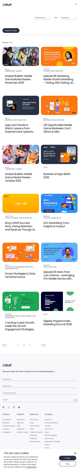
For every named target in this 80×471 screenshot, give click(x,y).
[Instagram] (14, 407)
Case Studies (34, 426)
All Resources (40, 17)
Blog (31, 423)
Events (32, 429)
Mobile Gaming (22, 432)
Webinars (33, 438)
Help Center (34, 420)
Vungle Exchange (8, 426)
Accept (67, 458)
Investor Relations (51, 423)
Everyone (65, 17)
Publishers (20, 429)
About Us (48, 420)
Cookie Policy (31, 467)
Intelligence (6, 432)
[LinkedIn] (3, 407)
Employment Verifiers (52, 442)
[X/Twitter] (9, 407)
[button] (75, 453)
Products (6, 414)
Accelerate (6, 420)
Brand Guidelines (51, 435)
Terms (47, 448)
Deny (67, 464)
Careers (48, 426)
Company (49, 414)
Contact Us (49, 429)
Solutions (20, 414)
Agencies (20, 423)
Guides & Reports (36, 432)
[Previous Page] (4, 345)
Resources (34, 414)
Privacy (47, 445)
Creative (5, 429)
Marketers (20, 420)
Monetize (5, 423)
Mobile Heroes (35, 442)
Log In (47, 432)
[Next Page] (43, 345)
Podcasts (33, 435)
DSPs (18, 426)
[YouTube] (19, 407)
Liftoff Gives (49, 438)
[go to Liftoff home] (6, 4)
